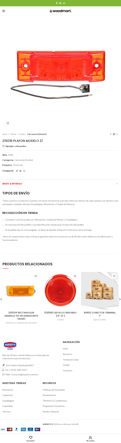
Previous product (110, 134)
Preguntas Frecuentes (54, 406)
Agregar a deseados (15, 146)
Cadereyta (7, 395)
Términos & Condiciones (55, 400)
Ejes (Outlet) (99, 319)
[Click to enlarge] (8, 123)
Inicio (4, 134)
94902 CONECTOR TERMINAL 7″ (100, 314)
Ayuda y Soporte (51, 411)
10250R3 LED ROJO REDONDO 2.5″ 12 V (60, 314)
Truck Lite (18, 165)
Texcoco (6, 411)
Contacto (67, 370)
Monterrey (7, 389)
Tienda (13, 134)
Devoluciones (49, 395)
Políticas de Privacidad (54, 389)
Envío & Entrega (12, 183)
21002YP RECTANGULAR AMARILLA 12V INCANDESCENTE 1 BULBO (21, 315)
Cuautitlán (7, 406)
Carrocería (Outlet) (36, 134)
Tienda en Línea (70, 359)
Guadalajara (8, 400)
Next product (117, 134)
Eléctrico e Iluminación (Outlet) (21, 322)
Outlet (22, 134)
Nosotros (67, 354)
